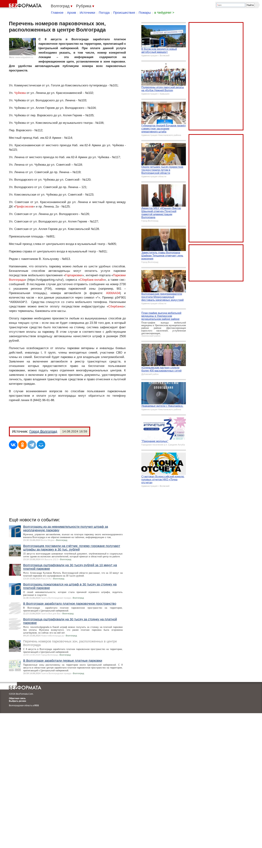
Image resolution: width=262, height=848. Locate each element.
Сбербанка (115, 306)
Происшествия (124, 12)
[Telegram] (31, 444)
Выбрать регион (17, 701)
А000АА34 (113, 293)
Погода (104, 12)
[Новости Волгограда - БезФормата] (21, 4)
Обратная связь (17, 698)
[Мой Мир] (41, 444)
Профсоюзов (24, 206)
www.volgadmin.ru (24, 57)
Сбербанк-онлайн (92, 279)
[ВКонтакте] (13, 444)
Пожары (145, 12)
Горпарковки (73, 275)
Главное (57, 12)
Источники (87, 12)
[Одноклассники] (22, 444)
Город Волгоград (43, 431)
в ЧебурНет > (164, 12)
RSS (36, 705)
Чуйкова (20, 93)
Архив (71, 12)
